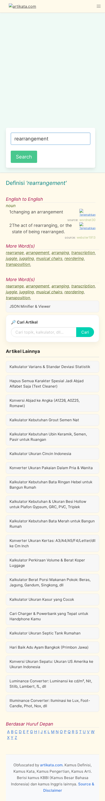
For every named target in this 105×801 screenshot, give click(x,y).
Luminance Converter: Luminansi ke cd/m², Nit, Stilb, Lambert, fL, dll (51, 684)
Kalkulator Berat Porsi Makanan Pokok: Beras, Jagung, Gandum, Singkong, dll (50, 582)
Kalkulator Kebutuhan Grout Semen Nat (44, 420)
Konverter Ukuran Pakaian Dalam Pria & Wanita (51, 467)
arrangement (37, 252)
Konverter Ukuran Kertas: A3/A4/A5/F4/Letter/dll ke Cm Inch (52, 543)
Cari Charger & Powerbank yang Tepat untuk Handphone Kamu (49, 616)
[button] (98, 6)
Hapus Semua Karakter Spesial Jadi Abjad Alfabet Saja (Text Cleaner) (47, 384)
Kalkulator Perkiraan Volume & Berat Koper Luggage (47, 563)
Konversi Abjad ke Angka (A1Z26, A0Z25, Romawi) (45, 403)
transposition (18, 264)
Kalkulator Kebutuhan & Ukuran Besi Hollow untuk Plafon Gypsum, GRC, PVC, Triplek (48, 504)
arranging (60, 252)
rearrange (15, 252)
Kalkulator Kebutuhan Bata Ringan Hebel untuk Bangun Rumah (51, 485)
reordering (74, 258)
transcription (83, 252)
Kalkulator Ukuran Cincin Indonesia (40, 453)
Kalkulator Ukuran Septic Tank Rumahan (45, 633)
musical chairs (49, 258)
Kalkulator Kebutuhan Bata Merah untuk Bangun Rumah (52, 524)
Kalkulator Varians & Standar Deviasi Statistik (50, 366)
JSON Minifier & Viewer (30, 306)
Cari (85, 332)
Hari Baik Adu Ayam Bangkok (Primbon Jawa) (49, 647)
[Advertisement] (52, 72)
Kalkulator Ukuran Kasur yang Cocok (42, 599)
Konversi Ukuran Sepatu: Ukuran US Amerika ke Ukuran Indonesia (51, 664)
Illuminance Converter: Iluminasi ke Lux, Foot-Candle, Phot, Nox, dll (50, 703)
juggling (26, 258)
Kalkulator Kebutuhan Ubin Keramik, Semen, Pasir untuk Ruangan (48, 437)
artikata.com (51, 765)
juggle (11, 258)
